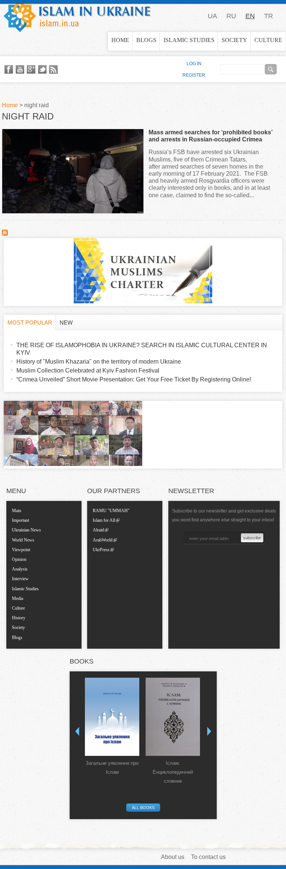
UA (212, 16)
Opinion (19, 559)
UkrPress (101, 549)
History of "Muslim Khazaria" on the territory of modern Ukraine (98, 361)
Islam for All (104, 520)
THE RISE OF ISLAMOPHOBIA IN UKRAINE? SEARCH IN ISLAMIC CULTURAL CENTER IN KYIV (141, 348)
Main (16, 510)
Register (193, 75)
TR (268, 16)
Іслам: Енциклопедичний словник (173, 772)
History (18, 617)
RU (231, 16)
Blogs (146, 40)
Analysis (20, 569)
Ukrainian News (26, 530)
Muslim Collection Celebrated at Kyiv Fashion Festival (87, 370)
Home (120, 40)
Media (17, 598)
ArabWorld (102, 540)
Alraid (98, 530)
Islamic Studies (188, 40)
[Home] (77, 16)
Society (234, 40)
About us (172, 857)
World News (23, 540)
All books (143, 807)
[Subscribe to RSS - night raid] (5, 233)
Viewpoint (21, 549)
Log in (194, 63)
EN (250, 16)
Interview (20, 578)
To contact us (208, 857)
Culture (268, 40)
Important (20, 520)
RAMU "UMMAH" (111, 510)
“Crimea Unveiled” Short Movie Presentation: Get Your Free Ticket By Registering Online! (133, 379)
